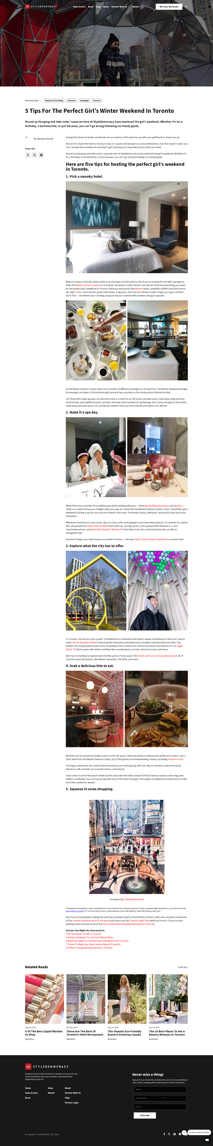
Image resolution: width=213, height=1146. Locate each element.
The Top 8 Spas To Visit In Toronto (83, 934)
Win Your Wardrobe (169, 6)
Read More (29, 1039)
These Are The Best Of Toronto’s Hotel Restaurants (84, 1033)
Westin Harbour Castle (87, 285)
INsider (135, 6)
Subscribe (145, 1115)
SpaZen (178, 506)
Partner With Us (119, 6)
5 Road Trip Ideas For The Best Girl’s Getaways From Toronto (97, 941)
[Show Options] (174, 1098)
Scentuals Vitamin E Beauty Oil (107, 529)
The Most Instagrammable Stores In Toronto (89, 948)
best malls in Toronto (75, 911)
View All (183, 967)
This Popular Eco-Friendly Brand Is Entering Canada (124, 1033)
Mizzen (138, 288)
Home (28, 1088)
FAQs (67, 1097)
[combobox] (149, 1098)
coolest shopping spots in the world (91, 920)
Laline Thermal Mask (97, 526)
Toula (78, 292)
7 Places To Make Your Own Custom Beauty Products (93, 944)
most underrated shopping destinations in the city (129, 924)
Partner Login (71, 1102)
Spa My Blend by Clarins (156, 506)
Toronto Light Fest (139, 920)
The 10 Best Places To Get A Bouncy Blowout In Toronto (167, 1033)
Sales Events (79, 6)
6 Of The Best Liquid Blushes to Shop (43, 1033)
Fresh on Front (175, 759)
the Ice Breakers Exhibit (84, 642)
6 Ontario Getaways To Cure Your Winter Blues (89, 937)
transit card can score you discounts (155, 656)
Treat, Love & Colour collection (150, 539)
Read (90, 6)
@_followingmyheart (133, 899)
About (106, 6)
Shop (98, 6)
